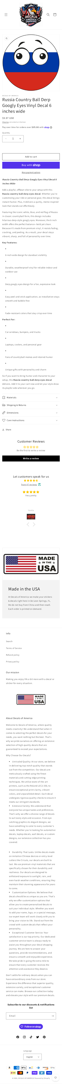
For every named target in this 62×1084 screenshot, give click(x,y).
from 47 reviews (29, 484)
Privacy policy (12, 661)
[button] (6, 14)
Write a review (31, 458)
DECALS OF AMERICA (26, 1078)
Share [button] (8, 429)
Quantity (6, 133)
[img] (31, 480)
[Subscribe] (52, 1015)
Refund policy (12, 655)
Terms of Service (14, 648)
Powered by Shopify (42, 1078)
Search (9, 641)
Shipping (5, 122)
